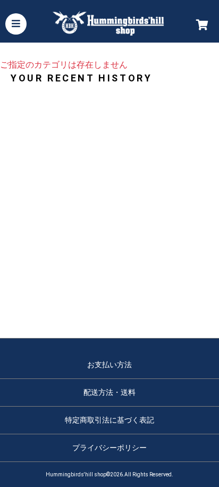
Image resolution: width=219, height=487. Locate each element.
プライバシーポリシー (109, 447)
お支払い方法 (109, 364)
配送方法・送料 (109, 392)
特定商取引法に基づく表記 (109, 420)
